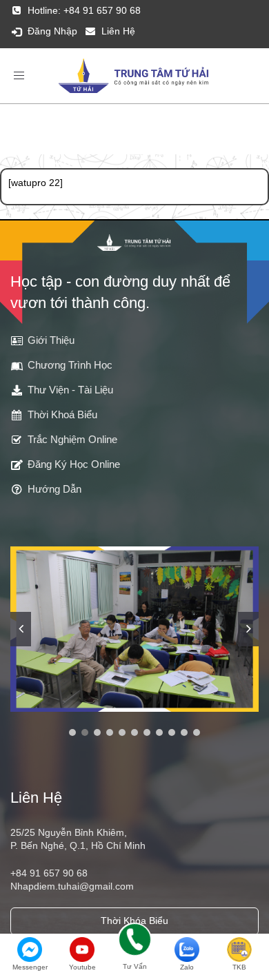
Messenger (30, 967)
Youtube (82, 967)
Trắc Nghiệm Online (72, 439)
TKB (239, 967)
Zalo (187, 967)
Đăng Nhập (52, 31)
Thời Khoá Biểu (62, 414)
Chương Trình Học (70, 365)
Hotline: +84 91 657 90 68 (84, 10)
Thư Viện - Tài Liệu (70, 390)
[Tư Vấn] (134, 942)
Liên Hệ (118, 31)
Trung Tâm (36, 144)
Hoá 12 (161, 144)
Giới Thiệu (51, 340)
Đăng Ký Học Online (74, 464)
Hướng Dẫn (54, 489)
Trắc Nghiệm (103, 144)
